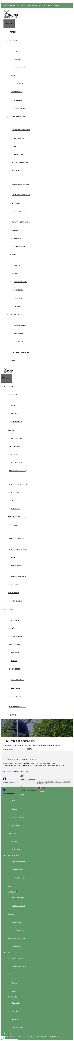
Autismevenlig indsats (18, 817)
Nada (16, 51)
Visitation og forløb (17, 869)
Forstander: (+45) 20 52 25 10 (36, 5)
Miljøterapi (18, 100)
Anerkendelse (19, 246)
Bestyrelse (18, 333)
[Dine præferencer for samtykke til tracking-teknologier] (3, 1038)
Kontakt (13, 360)
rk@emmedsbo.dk (55, 5)
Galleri (17, 306)
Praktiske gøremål (17, 958)
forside (13, 32)
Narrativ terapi (20, 108)
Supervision (18, 341)
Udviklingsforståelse (20, 184)
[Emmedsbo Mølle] (8, 372)
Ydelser (13, 40)
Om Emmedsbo (15, 314)
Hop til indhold (5, 2)
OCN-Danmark (19, 211)
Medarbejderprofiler (20, 352)
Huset (12, 254)
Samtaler (17, 59)
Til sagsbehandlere (18, 116)
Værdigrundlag (20, 325)
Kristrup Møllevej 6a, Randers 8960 (49, 1036)
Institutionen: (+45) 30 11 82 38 (28, 1036)
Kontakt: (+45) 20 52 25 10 (10, 1036)
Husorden (18, 298)
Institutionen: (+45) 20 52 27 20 (14, 5)
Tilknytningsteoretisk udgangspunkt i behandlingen (20, 230)
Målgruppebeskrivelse (21, 130)
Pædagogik (14, 170)
